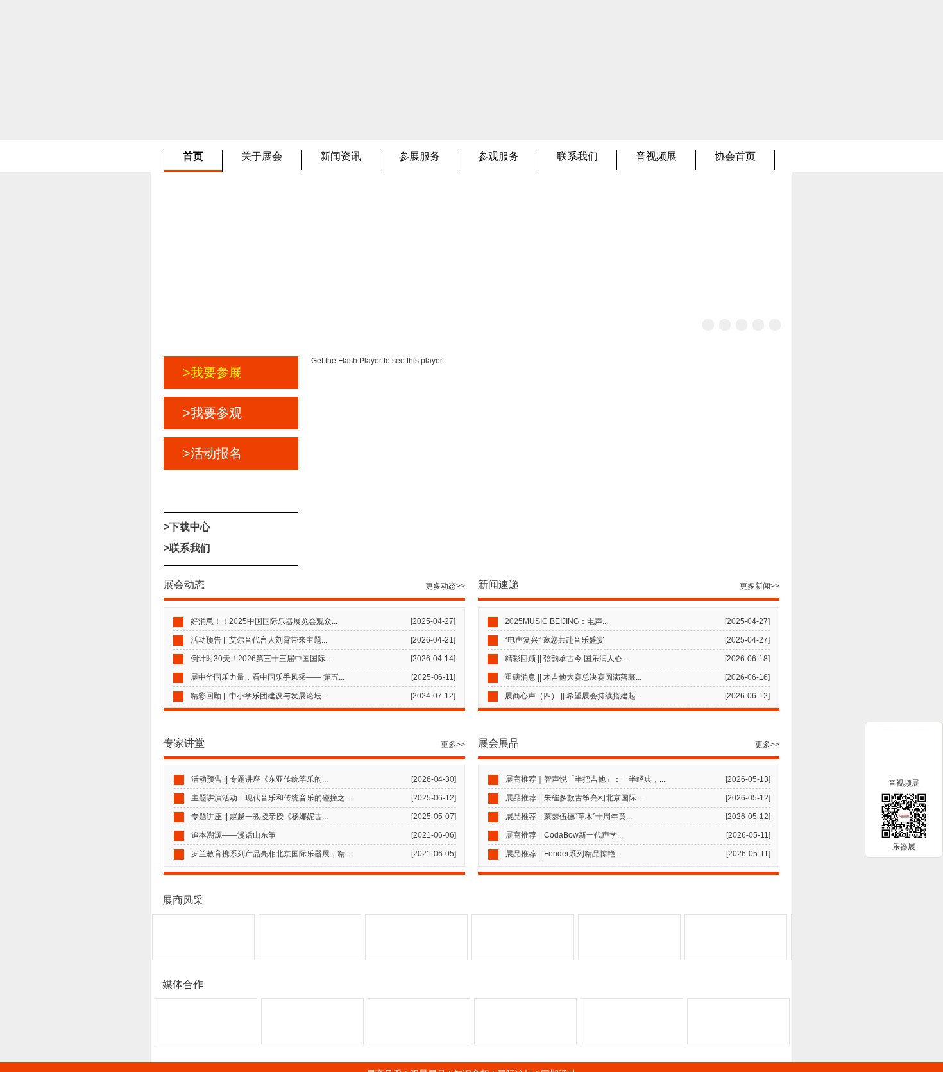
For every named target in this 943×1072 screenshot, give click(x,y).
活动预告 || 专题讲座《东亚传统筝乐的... (259, 779)
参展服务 (419, 156)
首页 (193, 156)
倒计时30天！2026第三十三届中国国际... (261, 658)
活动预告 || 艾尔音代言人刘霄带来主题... (259, 639)
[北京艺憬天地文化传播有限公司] (717, 957)
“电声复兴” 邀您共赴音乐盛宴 (554, 639)
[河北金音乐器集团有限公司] (610, 957)
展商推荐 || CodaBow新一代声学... (564, 835)
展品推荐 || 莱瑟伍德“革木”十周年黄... (568, 816)
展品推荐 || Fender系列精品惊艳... (563, 853)
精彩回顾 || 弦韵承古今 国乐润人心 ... (567, 658)
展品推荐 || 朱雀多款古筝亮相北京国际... (573, 797)
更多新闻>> (759, 586)
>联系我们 (187, 547)
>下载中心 (187, 526)
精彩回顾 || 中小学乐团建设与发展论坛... (259, 695)
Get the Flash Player (346, 360)
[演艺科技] (206, 1041)
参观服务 (498, 156)
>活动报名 (212, 453)
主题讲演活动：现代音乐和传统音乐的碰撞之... (271, 797)
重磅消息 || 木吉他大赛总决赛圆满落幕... (573, 677)
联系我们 (577, 156)
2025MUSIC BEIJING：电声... (556, 621)
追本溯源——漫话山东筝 (233, 835)
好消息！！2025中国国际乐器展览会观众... (264, 621)
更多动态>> (445, 586)
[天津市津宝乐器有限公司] (504, 957)
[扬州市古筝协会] (291, 957)
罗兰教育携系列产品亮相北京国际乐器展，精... (271, 853)
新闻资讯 (340, 156)
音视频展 (656, 156)
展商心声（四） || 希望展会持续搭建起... (573, 695)
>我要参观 (212, 413)
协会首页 (735, 156)
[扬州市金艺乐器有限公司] (184, 957)
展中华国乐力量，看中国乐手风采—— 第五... (267, 677)
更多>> (453, 744)
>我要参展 (212, 372)
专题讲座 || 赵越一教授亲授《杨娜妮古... (259, 816)
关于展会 (261, 156)
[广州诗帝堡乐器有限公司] (397, 957)
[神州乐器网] (419, 1041)
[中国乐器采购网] (525, 1041)
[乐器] (312, 1041)
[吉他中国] (738, 1041)
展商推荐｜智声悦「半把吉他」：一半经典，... (585, 779)
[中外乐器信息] (632, 1041)
